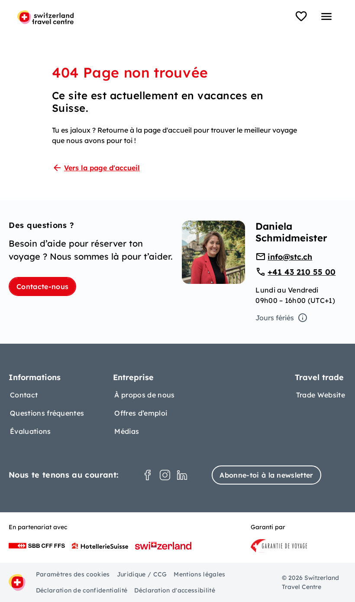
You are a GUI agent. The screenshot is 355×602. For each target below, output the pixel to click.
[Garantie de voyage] (279, 546)
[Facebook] (147, 475)
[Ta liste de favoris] (301, 16)
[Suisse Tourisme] (163, 546)
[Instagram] (165, 475)
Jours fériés (274, 317)
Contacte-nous (42, 286)
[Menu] (326, 16)
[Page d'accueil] (45, 17)
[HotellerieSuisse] (100, 546)
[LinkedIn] (182, 475)
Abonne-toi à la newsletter (266, 475)
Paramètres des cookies (73, 574)
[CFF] (37, 546)
